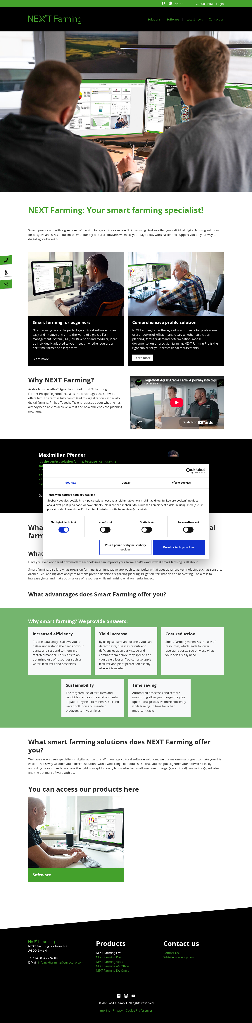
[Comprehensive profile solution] (176, 283)
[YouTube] (133, 995)
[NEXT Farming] (54, 19)
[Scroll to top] (243, 1014)
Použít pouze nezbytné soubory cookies (125, 547)
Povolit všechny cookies (178, 547)
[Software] (76, 832)
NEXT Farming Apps (109, 962)
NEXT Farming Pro (108, 957)
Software (42, 875)
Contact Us (171, 953)
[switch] (105, 530)
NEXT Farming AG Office (112, 966)
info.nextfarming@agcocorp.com (61, 962)
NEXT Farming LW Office (112, 971)
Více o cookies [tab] (181, 482)
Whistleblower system (178, 957)
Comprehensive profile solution (164, 322)
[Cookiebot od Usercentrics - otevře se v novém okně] (189, 470)
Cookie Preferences (139, 1010)
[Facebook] (118, 995)
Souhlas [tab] (70, 482)
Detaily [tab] (126, 482)
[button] (37, 476)
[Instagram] (126, 995)
